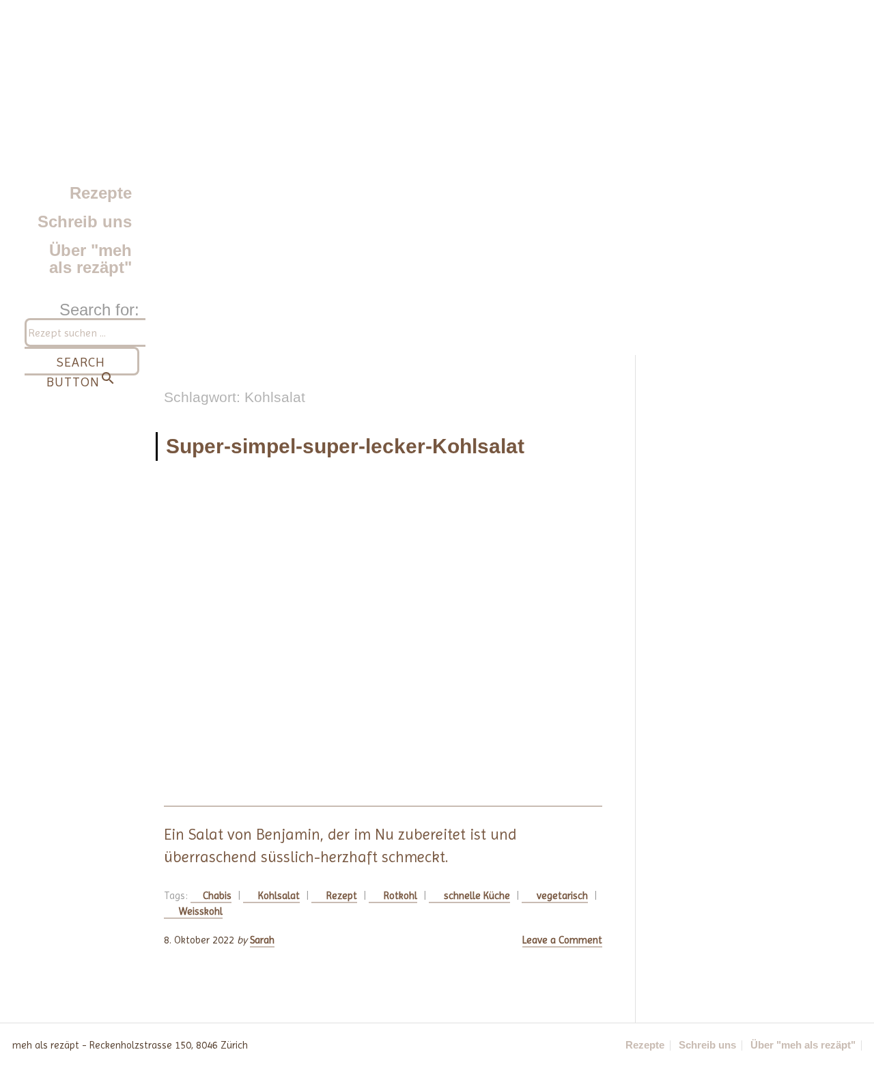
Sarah (262, 940)
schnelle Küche (477, 896)
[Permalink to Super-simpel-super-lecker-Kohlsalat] (383, 642)
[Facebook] (434, 1045)
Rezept (341, 896)
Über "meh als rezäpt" (90, 258)
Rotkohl (400, 896)
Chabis (217, 896)
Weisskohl (201, 911)
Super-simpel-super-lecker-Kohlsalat (345, 446)
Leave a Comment (562, 940)
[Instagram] (404, 1045)
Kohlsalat (279, 896)
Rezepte (101, 193)
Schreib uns (85, 221)
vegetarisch (562, 896)
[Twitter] (464, 1045)
